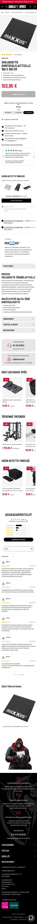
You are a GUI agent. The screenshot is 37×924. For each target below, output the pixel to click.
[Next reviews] (33, 156)
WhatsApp (11, 140)
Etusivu (7, 12)
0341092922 (6, 876)
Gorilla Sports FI (20, 914)
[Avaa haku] (6, 6)
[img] (6, 566)
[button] (7, 55)
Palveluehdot (23, 919)
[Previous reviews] (3, 156)
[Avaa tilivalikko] (30, 6)
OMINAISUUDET (8, 319)
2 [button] (17, 675)
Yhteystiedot (14, 919)
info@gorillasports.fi (8, 871)
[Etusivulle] (18, 6)
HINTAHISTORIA (8, 330)
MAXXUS (5, 58)
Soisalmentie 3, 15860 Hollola (11, 894)
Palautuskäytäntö (18, 917)
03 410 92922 (20, 138)
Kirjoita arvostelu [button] (18, 540)
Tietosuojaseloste (7, 917)
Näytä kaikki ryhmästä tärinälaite (12, 145)
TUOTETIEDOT (8, 266)
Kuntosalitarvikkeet (16, 12)
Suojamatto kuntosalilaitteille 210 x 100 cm (13, 228)
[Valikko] (2, 6)
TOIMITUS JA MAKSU (10, 324)
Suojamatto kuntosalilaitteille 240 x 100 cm (13, 222)
